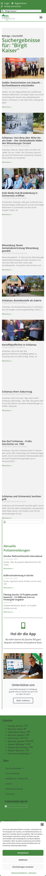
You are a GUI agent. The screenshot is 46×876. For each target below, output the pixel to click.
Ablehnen (23, 860)
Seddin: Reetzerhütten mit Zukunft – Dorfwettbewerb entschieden (22, 84)
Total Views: (14, 738)
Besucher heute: (16, 729)
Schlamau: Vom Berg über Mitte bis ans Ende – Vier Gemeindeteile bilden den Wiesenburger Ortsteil (22, 140)
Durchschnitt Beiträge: (19, 754)
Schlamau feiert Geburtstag (17, 391)
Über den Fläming (12, 773)
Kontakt (9, 784)
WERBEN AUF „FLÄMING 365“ (17, 778)
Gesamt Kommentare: (18, 747)
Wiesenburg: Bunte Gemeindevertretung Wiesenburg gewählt (20, 248)
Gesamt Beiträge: (16, 744)
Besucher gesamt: (16, 741)
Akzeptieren (23, 853)
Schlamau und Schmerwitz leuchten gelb (21, 498)
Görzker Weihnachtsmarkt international (22, 556)
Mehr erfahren (23, 700)
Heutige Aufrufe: (16, 726)
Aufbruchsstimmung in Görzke (18, 575)
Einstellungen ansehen (23, 867)
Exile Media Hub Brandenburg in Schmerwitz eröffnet (19, 194)
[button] (42, 824)
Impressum (32, 873)
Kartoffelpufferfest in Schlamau (19, 344)
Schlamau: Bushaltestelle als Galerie (21, 300)
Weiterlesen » (7, 107)
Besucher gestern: (17, 735)
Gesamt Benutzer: (16, 750)
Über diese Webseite (13, 768)
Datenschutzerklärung (19, 873)
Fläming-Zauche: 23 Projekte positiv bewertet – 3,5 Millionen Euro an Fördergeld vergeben (20, 597)
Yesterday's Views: (17, 732)
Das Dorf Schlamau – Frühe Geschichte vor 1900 (17, 443)
